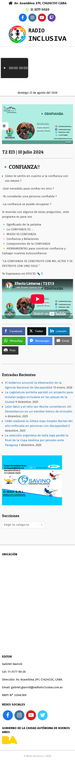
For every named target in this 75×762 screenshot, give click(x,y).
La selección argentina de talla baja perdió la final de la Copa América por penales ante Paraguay (36, 440)
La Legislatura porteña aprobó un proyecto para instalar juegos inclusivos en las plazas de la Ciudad (39, 397)
